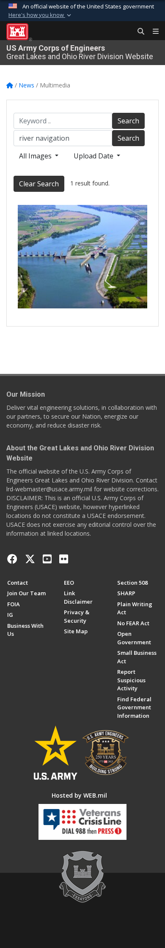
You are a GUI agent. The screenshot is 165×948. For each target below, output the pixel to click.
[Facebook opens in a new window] (12, 559)
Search (128, 120)
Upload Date (94, 156)
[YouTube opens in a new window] (47, 559)
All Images (36, 156)
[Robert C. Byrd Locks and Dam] (82, 256)
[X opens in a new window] (30, 559)
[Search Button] (138, 31)
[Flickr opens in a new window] (63, 559)
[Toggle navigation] (152, 31)
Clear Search (39, 183)
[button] (40, 15)
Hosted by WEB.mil (79, 795)
